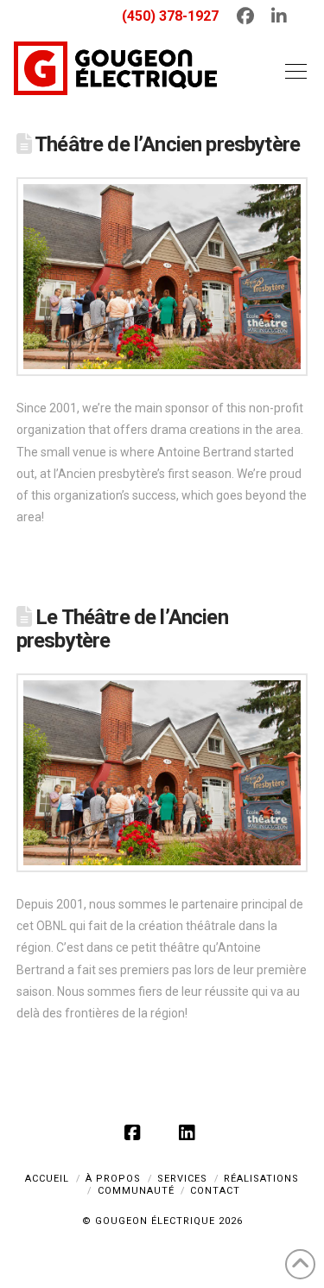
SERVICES (182, 1178)
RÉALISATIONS (261, 1178)
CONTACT (215, 1190)
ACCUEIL (47, 1178)
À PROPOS (113, 1178)
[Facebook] (134, 1132)
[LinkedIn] (189, 1132)
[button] (292, 71)
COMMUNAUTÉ (136, 1190)
